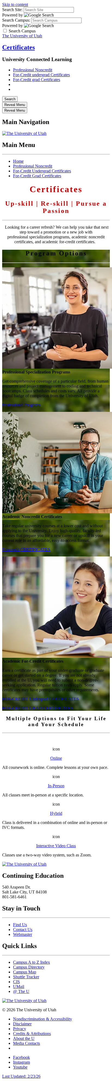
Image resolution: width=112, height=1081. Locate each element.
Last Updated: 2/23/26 (21, 1076)
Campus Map (24, 972)
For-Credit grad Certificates (36, 79)
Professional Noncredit (32, 70)
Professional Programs (21, 405)
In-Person (56, 785)
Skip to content (15, 4)
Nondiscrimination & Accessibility (42, 1019)
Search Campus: (16, 20)
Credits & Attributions (32, 1033)
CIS (16, 981)
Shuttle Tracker (26, 977)
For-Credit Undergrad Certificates (42, 171)
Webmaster (22, 934)
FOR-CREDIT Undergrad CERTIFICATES (40, 699)
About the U (24, 1038)
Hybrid (56, 813)
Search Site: (12, 9)
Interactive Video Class (56, 845)
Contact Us (22, 929)
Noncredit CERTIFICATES (26, 549)
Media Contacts (26, 1043)
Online (56, 758)
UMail (18, 986)
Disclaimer (22, 1024)
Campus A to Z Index (31, 962)
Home (18, 161)
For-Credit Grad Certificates (37, 176)
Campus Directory (29, 967)
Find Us (20, 924)
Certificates (18, 47)
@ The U (21, 991)
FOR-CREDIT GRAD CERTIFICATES (37, 708)
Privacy (19, 1028)
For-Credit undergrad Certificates (41, 74)
